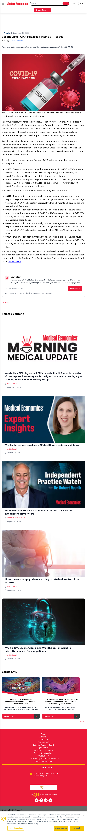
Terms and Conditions (43, 750)
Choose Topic (41, 10)
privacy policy (47, 293)
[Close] (83, 815)
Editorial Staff (43, 742)
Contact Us (43, 739)
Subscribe (73, 288)
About (43, 734)
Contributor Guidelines (43, 753)
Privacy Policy (43, 756)
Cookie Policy (33, 824)
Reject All (76, 828)
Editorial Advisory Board (43, 745)
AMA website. (14, 261)
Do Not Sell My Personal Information (43, 758)
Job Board (43, 747)
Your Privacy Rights (43, 761)
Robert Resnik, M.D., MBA (16, 518)
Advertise (44, 737)
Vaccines (6, 302)
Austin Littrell (12, 383)
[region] (43, 822)
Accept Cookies (61, 828)
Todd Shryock (12, 449)
